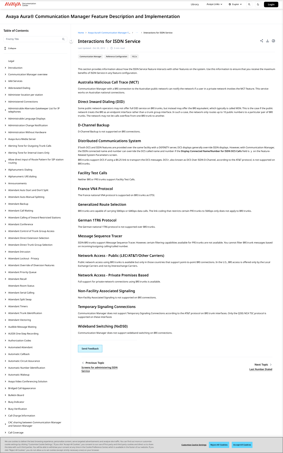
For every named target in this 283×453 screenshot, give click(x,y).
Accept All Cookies (242, 444)
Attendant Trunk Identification (25, 313)
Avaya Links (213, 4)
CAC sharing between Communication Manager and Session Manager (34, 424)
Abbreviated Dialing (19, 88)
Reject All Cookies (218, 444)
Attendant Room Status (21, 285)
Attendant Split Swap (20, 299)
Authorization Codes (19, 340)
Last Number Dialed (260, 369)
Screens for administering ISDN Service (100, 369)
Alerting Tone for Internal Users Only (28, 152)
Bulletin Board (16, 395)
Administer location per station (25, 94)
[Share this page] (261, 41)
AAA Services (15, 81)
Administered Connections (23, 101)
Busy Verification (17, 408)
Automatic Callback (19, 354)
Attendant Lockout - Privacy (23, 258)
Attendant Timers (18, 306)
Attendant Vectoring (19, 319)
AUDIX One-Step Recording (23, 333)
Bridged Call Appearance (22, 388)
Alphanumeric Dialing (20, 169)
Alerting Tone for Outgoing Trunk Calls (29, 145)
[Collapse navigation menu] (71, 41)
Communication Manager (90, 56)
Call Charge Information (21, 415)
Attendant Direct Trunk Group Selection (30, 244)
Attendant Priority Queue (22, 272)
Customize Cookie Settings (193, 444)
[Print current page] (273, 41)
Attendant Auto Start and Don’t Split (28, 190)
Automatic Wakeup (18, 374)
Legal (11, 61)
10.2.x (134, 56)
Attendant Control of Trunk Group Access (31, 231)
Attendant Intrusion (19, 251)
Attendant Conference (20, 224)
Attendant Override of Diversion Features (31, 265)
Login (271, 4)
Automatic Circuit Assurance (24, 361)
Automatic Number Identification (26, 367)
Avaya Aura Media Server (22, 139)
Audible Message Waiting (22, 326)
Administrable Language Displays (26, 118)
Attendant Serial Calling (21, 292)
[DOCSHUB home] (21, 4)
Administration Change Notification (28, 125)
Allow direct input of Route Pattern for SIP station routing (36, 161)
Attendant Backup (18, 203)
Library (195, 4)
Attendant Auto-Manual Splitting (26, 197)
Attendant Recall (17, 279)
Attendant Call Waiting (20, 210)
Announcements (17, 183)
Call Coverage (15, 432)
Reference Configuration (116, 56)
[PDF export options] (267, 41)
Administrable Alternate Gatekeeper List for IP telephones (34, 110)
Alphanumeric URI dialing (22, 176)
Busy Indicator (16, 402)
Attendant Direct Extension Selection (28, 238)
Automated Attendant (20, 347)
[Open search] (249, 4)
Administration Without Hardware (27, 132)
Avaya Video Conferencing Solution (27, 381)
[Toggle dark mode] (258, 4)
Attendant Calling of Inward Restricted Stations (34, 217)
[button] (90, 348)
